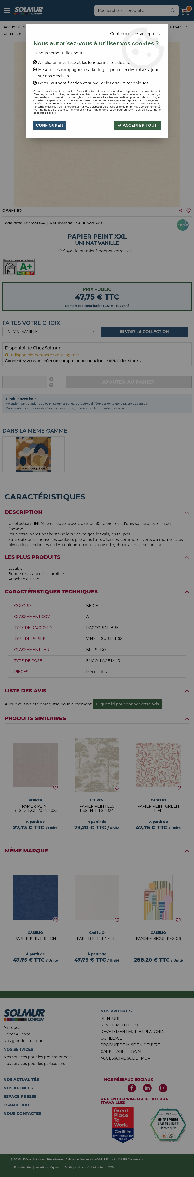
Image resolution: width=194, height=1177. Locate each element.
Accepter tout (139, 125)
